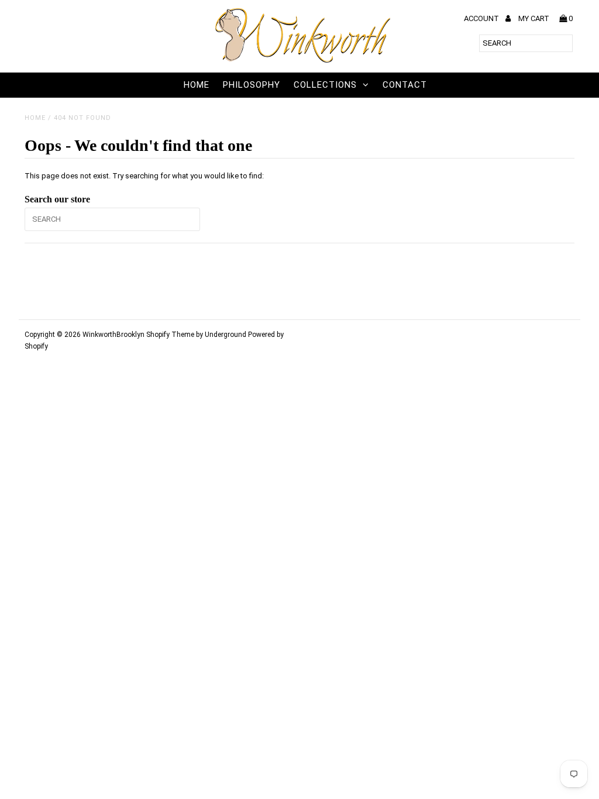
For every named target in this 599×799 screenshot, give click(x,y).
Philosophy (251, 85)
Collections (325, 85)
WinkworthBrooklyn (113, 334)
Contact (405, 85)
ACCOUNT (482, 18)
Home (196, 85)
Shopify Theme (170, 334)
